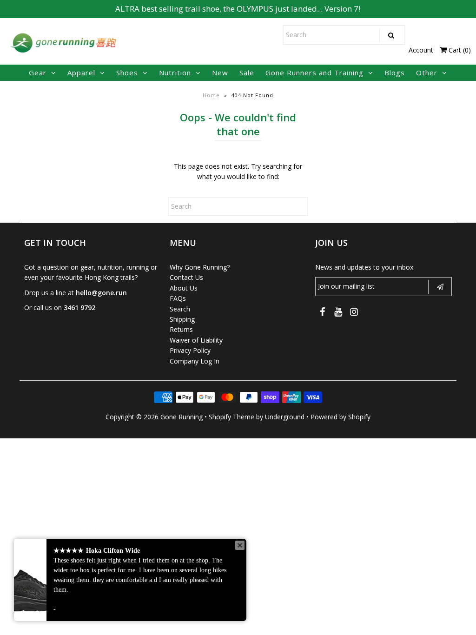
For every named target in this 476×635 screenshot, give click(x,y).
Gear (37, 72)
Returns (181, 329)
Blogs (394, 72)
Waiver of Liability (196, 340)
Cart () (459, 50)
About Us (184, 288)
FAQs (178, 298)
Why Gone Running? (200, 267)
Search (180, 308)
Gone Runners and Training (314, 72)
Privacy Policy (190, 350)
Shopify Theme (231, 416)
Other (426, 72)
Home (211, 95)
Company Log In (194, 361)
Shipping (182, 319)
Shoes (127, 72)
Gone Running (181, 416)
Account (421, 50)
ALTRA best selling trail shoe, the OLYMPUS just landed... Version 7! (237, 8)
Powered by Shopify (340, 416)
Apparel (81, 72)
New (220, 72)
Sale (246, 72)
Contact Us (186, 277)
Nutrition (175, 72)
